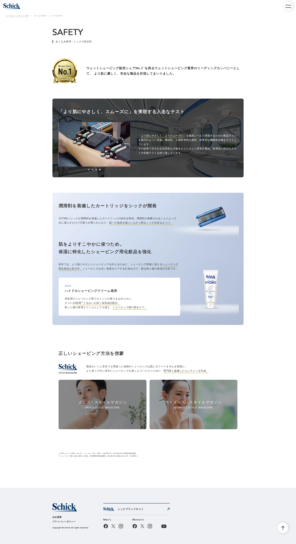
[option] (94, 144)
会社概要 (57, 517)
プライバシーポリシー (64, 521)
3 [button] (96, 169)
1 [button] (88, 169)
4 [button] (100, 169)
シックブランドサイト (131, 509)
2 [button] (92, 169)
